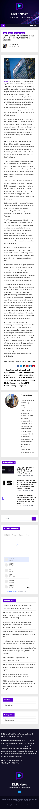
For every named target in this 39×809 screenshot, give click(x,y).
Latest (22, 33)
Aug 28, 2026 (21, 490)
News (5, 33)
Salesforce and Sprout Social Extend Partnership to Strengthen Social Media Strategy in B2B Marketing (11, 378)
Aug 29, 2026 (21, 475)
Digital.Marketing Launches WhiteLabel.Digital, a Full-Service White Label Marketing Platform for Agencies (19, 667)
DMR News (19, 14)
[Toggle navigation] (31, 25)
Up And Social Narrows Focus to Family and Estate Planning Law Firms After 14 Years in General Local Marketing (26, 499)
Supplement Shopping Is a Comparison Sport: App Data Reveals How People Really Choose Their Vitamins (19, 650)
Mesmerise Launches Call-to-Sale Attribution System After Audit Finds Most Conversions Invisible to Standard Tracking (27, 484)
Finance (17, 33)
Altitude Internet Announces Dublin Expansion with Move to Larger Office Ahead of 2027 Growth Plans (19, 634)
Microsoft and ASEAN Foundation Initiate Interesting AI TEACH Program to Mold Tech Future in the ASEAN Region (27, 378)
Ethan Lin (30, 475)
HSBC (6, 81)
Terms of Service (20, 805)
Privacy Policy (11, 805)
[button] (36, 25)
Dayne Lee (15, 44)
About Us (29, 805)
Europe (11, 33)
